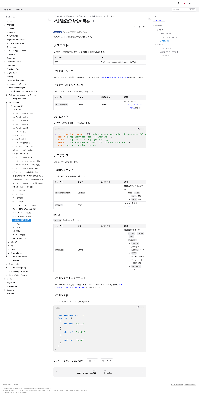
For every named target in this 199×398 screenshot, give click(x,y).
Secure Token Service (18, 275)
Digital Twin (12, 73)
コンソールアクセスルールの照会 (24, 205)
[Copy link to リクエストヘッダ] (77, 71)
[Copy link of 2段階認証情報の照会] (93, 21)
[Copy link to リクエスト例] (73, 117)
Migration (11, 282)
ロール (13, 249)
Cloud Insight (14, 260)
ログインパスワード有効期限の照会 (25, 168)
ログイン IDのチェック (20, 154)
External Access (17, 253)
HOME (9, 21)
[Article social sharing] (134, 27)
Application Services (16, 40)
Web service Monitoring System (22, 95)
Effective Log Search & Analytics (23, 91)
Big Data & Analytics (15, 43)
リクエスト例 (164, 41)
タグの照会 (16, 224)
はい (94, 361)
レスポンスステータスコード (169, 52)
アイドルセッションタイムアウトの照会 (26, 161)
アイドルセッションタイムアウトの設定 (26, 165)
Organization (14, 264)
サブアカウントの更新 (20, 124)
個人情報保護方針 (190, 385)
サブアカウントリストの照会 (22, 113)
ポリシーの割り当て (19, 191)
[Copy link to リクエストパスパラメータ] (87, 85)
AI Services (11, 32)
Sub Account (14, 102)
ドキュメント (58, 16)
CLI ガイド (20, 10)
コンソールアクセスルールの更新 (24, 209)
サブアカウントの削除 (20, 128)
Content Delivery (14, 62)
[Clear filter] (44, 17)
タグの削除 (16, 231)
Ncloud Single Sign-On (18, 271)
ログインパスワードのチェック (23, 157)
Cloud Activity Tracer (18, 257)
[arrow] (155, 30)
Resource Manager (17, 88)
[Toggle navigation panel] (49, 19)
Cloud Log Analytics (17, 99)
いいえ (108, 361)
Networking (12, 286)
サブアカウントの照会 (20, 117)
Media (9, 279)
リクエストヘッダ (165, 33)
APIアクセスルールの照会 (21, 213)
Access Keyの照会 (19, 132)
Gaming (10, 76)
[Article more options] (144, 27)
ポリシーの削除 (17, 194)
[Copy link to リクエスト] (73, 45)
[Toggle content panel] (149, 18)
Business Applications (16, 51)
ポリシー (14, 246)
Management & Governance (19, 84)
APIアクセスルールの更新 (21, 216)
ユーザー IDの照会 (19, 235)
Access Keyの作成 (19, 135)
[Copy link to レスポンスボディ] (77, 170)
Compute (11, 54)
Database (11, 65)
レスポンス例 (164, 56)
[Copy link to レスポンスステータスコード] (90, 278)
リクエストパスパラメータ (168, 37)
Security (10, 290)
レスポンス (160, 45)
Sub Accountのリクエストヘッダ (114, 77)
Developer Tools (14, 69)
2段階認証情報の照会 (21, 220)
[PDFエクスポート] (139, 27)
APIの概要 (11, 25)
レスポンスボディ (165, 48)
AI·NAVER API (12, 36)
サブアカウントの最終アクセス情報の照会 (27, 183)
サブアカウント (16, 110)
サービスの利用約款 (177, 385)
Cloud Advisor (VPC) (17, 268)
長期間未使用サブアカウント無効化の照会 (27, 179)
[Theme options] (178, 3)
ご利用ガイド (8, 10)
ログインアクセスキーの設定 (22, 150)
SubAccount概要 (17, 106)
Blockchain (11, 47)
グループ (14, 242)
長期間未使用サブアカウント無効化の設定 (27, 176)
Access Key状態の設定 (21, 143)
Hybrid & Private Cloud (16, 80)
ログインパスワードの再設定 (22, 187)
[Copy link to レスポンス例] (73, 295)
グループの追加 (17, 198)
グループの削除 (17, 202)
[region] (99, 137)
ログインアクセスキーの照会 (22, 146)
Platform (11, 29)
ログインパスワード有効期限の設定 (25, 172)
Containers (12, 58)
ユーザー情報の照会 (19, 238)
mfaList (127, 207)
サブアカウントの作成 (20, 121)
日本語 (189, 3)
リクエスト (160, 30)
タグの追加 (16, 227)
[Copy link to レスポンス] (73, 155)
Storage (10, 294)
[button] (184, 9)
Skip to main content (11, 3)
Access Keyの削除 (19, 139)
